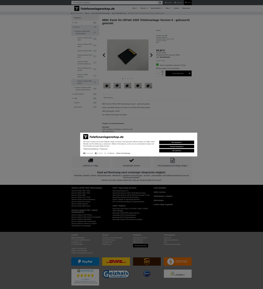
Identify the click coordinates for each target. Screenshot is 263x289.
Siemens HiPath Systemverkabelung (83, 199)
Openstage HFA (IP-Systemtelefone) (124, 215)
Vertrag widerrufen (141, 245)
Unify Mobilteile (160, 188)
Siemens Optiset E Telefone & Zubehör (84, 223)
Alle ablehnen (176, 150)
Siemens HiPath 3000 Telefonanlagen (100, 13)
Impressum (167, 238)
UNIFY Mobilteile (117, 211)
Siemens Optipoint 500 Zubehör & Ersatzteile (86, 217)
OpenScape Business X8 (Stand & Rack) (125, 197)
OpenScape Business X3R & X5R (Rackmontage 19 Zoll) (130, 195)
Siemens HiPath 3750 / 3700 (80, 197)
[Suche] (160, 2)
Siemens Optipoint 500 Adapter (81, 219)
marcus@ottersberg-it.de (84, 253)
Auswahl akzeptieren (176, 146)
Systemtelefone (156, 8)
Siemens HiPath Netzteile (79, 204)
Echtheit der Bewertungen (172, 244)
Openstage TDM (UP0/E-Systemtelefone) (125, 213)
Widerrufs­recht (138, 242)
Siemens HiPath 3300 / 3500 (80, 193)
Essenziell (90, 153)
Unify (134, 8)
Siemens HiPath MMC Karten (118, 13)
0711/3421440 (81, 248)
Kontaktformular (107, 242)
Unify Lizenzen (160, 192)
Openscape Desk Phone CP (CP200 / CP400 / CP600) (130, 208)
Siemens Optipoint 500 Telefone (81, 215)
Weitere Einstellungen (123, 153)
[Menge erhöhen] (162, 72)
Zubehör (176, 8)
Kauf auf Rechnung (108, 240)
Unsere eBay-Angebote (163, 204)
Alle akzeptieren (177, 142)
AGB (165, 242)
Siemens (143, 8)
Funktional (111, 153)
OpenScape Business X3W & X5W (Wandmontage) (129, 193)
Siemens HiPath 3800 (78, 195)
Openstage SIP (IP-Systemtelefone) (124, 217)
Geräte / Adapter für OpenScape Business (126, 199)
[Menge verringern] (162, 74)
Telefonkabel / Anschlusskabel (81, 226)
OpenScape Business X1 (120, 191)
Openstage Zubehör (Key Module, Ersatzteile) (127, 219)
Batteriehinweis (138, 240)
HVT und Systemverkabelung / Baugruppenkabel (128, 201)
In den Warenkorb (178, 73)
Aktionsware (186, 8)
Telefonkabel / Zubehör (163, 196)
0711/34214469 (82, 251)
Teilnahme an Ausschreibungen (112, 238)
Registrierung (106, 244)
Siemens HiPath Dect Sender (80, 201)
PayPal (100, 153)
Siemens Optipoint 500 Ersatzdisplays (83, 221)
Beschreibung (108, 97)
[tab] (108, 98)
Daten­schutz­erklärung (171, 240)
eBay (167, 8)
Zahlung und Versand (140, 238)
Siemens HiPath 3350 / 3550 (80, 191)
